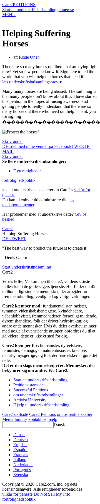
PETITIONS (24, 4)
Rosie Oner (29, 57)
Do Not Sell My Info (52, 494)
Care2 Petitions (42, 414)
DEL (6, 238)
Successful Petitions (30, 390)
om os (62, 414)
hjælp (52, 419)
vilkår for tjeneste (17, 494)
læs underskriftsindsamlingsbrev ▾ (32, 82)
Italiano (19, 459)
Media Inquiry (14, 419)
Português (22, 469)
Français (20, 454)
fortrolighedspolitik (19, 180)
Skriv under (12, 141)
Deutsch (20, 439)
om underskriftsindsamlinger (38, 395)
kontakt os (37, 419)
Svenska (20, 474)
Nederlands (23, 464)
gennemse (65, 9)
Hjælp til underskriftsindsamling (41, 405)
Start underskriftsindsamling (26, 267)
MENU (9, 14)
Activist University (29, 400)
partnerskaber (80, 414)
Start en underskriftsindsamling (29, 9)
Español (20, 449)
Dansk (59, 424)
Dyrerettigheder (27, 170)
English (20, 444)
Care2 (7, 4)
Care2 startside (15, 414)
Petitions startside (28, 385)
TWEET (79, 146)
